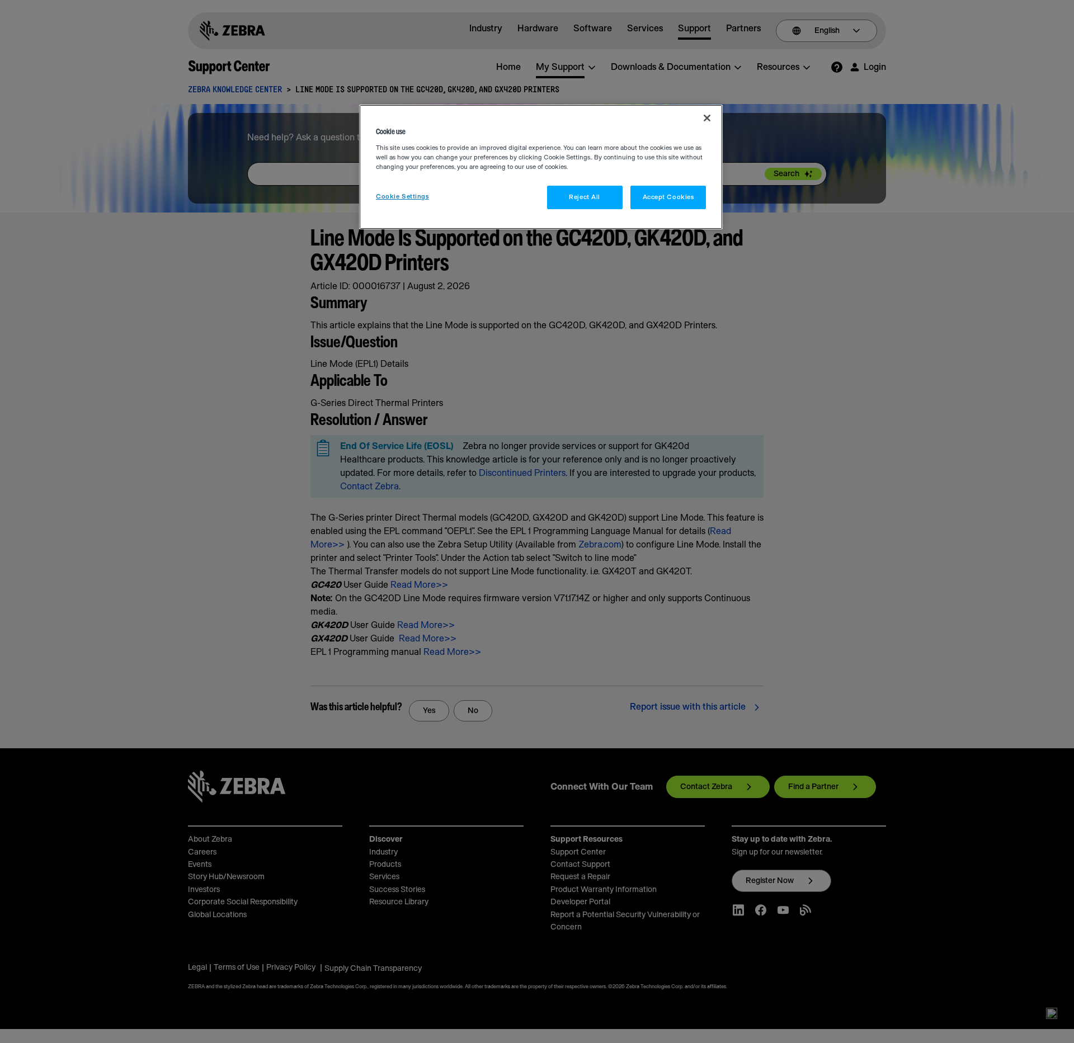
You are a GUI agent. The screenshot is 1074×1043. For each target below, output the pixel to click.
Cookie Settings (402, 197)
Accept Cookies (668, 197)
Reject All (584, 197)
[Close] (707, 118)
